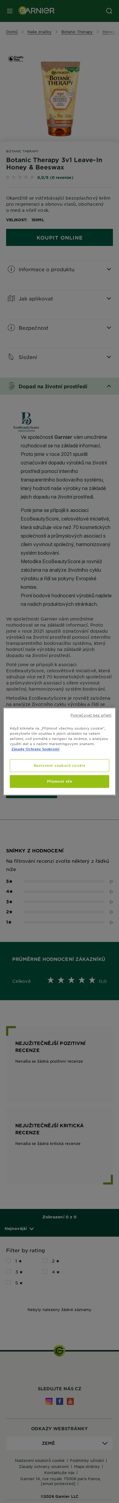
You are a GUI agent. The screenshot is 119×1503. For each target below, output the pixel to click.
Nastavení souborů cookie (60, 765)
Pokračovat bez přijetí (90, 715)
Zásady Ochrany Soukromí (35, 749)
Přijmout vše (59, 781)
